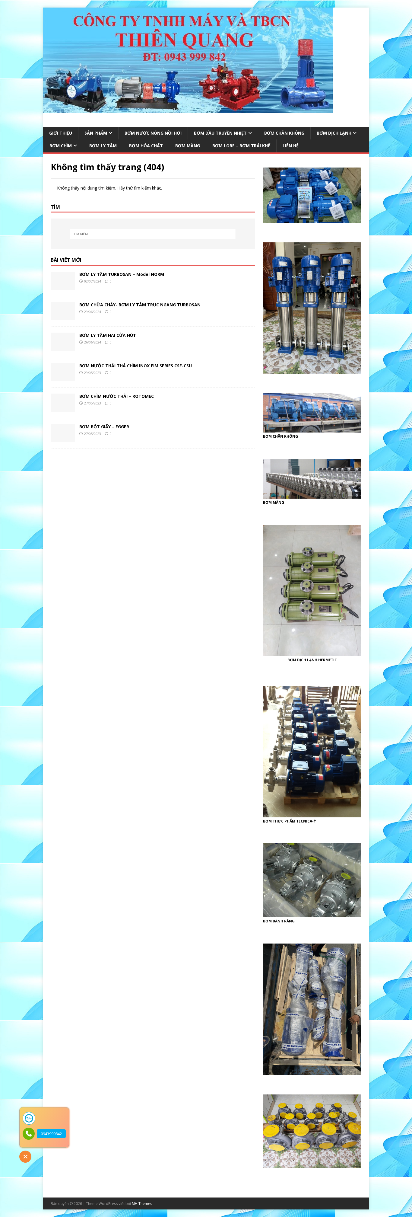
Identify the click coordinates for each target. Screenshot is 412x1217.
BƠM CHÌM (60, 146)
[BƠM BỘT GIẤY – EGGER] (63, 439)
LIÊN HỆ (291, 146)
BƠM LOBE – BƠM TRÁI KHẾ (241, 146)
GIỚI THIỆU (60, 133)
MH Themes (142, 1203)
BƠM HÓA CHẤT (146, 146)
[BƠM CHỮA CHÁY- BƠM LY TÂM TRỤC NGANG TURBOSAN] (63, 317)
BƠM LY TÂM (103, 146)
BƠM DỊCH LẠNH (334, 133)
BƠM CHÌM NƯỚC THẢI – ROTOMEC (116, 396)
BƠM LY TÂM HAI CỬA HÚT (107, 335)
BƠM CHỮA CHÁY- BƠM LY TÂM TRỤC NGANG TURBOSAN (140, 305)
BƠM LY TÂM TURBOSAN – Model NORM (121, 274)
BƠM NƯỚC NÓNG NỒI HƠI (153, 133)
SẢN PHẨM (95, 133)
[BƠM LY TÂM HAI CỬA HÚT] (63, 347)
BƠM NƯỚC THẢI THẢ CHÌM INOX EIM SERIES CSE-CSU (135, 366)
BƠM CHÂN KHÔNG (284, 133)
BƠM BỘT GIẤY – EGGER (104, 427)
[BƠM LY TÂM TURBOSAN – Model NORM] (63, 286)
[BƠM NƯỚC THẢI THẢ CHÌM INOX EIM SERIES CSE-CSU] (63, 378)
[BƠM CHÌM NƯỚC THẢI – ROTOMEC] (63, 408)
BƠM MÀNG (187, 146)
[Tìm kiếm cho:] (153, 234)
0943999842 (51, 1133)
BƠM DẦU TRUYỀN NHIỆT (220, 133)
